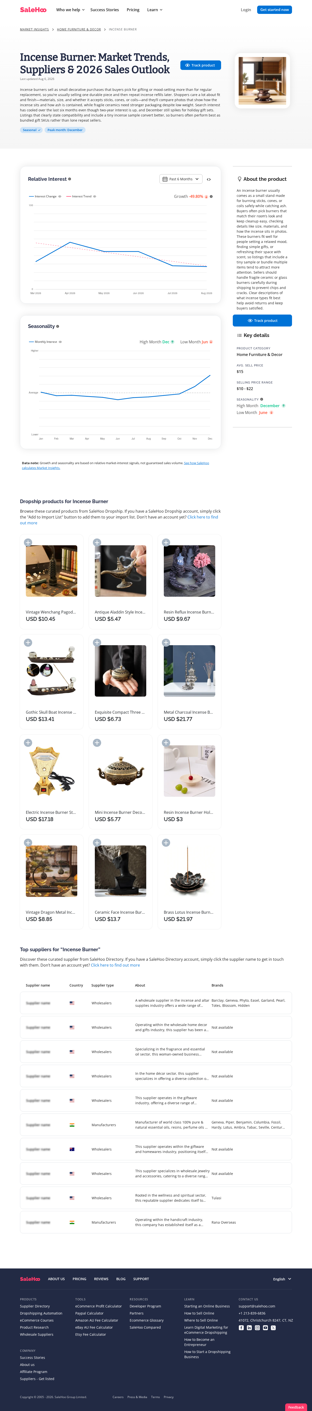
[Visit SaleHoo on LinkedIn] (249, 1327)
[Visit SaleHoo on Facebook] (241, 1327)
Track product (203, 65)
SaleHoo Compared (145, 1327)
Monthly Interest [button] (46, 342)
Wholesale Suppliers (36, 1334)
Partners (137, 1313)
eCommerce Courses (37, 1320)
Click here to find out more (115, 965)
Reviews (101, 1279)
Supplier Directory (35, 1306)
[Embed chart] (209, 179)
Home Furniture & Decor (79, 29)
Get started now (274, 9)
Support (141, 1279)
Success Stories (104, 9)
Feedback (296, 1407)
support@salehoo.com (257, 1306)
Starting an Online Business (207, 1306)
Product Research (34, 1327)
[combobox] (181, 179)
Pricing (133, 9)
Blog (121, 1279)
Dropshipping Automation (41, 1313)
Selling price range (255, 382)
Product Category (254, 348)
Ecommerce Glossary (147, 1320)
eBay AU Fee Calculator (94, 1327)
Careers (118, 1397)
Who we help (68, 9)
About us (27, 1364)
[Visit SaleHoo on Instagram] (257, 1327)
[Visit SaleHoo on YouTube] (265, 1327)
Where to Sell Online (201, 1320)
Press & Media (137, 1397)
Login (246, 9)
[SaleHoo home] (30, 1279)
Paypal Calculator (89, 1313)
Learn (152, 9)
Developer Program (145, 1306)
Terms (155, 1397)
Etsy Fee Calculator (90, 1334)
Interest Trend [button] (81, 196)
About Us (56, 1279)
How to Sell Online (199, 1313)
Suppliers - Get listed (37, 1378)
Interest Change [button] (46, 196)
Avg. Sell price (250, 365)
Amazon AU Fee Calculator (96, 1320)
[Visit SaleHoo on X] (273, 1327)
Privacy (169, 1397)
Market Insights (34, 29)
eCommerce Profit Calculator (98, 1306)
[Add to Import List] (28, 542)
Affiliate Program (33, 1371)
